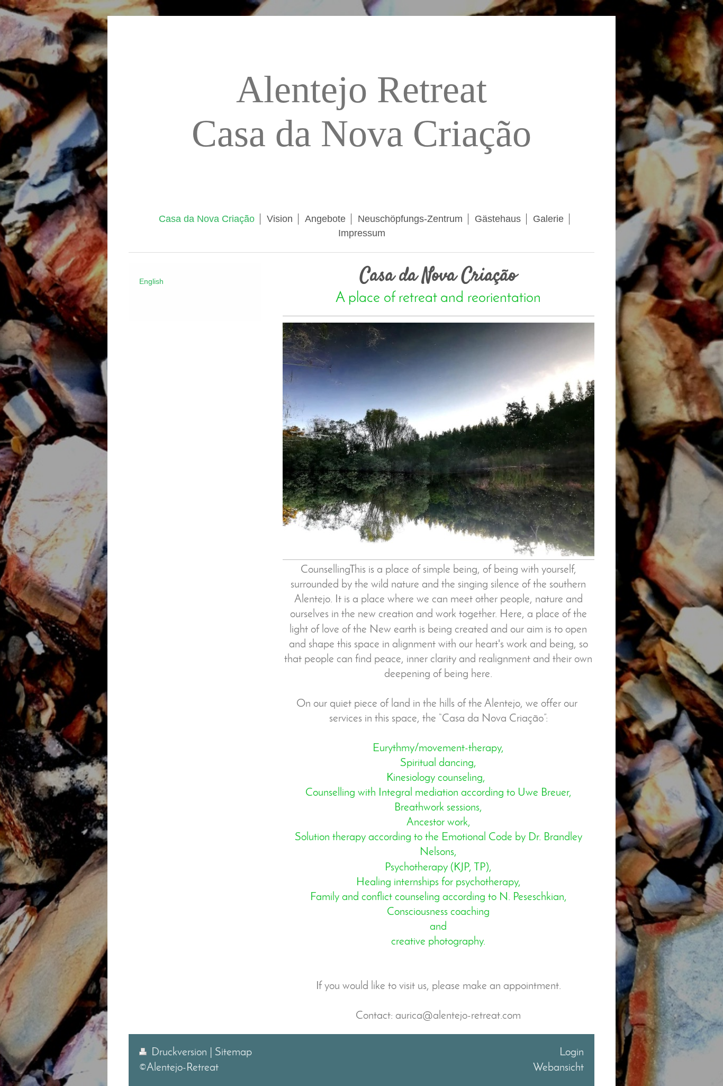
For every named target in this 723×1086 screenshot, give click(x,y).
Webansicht (558, 1067)
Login (571, 1052)
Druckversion (179, 1052)
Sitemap (233, 1052)
